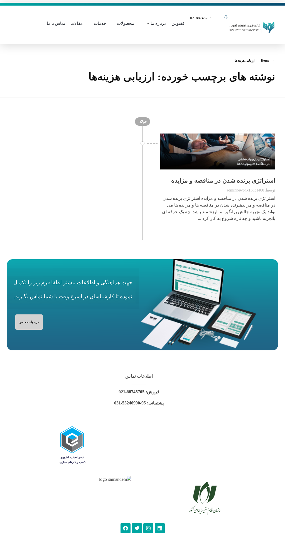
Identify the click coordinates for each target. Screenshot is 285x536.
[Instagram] (148, 528)
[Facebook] (126, 528)
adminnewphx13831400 (245, 190)
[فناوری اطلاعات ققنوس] (252, 26)
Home (265, 60)
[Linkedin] (160, 528)
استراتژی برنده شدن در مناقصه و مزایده (223, 180)
